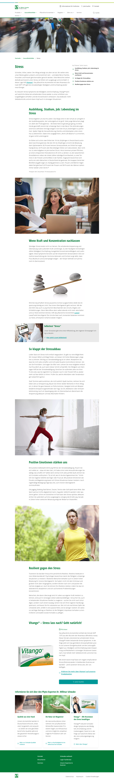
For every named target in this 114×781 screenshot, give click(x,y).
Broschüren (41, 760)
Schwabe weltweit (66, 756)
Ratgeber (60, 12)
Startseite (18, 58)
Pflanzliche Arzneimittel (46, 12)
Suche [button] (97, 13)
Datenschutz (70, 776)
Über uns (70, 12)
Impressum (79, 776)
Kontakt (40, 756)
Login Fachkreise (65, 760)
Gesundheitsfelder (30, 12)
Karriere (79, 12)
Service (17, 16)
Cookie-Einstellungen (92, 776)
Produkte (17, 12)
